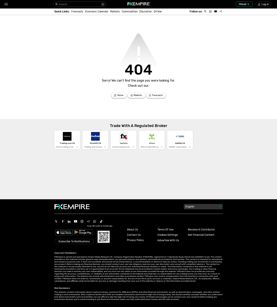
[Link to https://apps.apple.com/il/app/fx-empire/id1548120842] (64, 232)
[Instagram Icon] (82, 221)
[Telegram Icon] (88, 221)
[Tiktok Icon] (101, 221)
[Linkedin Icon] (69, 221)
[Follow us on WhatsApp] (210, 11)
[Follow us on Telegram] (221, 11)
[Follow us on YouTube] (216, 11)
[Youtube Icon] (75, 221)
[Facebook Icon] (63, 221)
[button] (6, 4)
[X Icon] (56, 221)
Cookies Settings (167, 234)
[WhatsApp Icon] (95, 221)
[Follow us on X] (205, 11)
